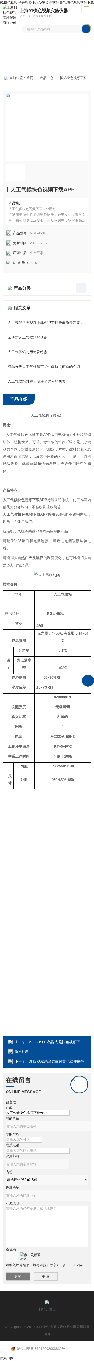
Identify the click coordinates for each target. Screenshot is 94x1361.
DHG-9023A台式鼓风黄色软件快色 (56, 1061)
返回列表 (21, 1052)
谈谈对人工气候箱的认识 (27, 337)
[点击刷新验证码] (30, 1256)
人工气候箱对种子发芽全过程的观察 (37, 381)
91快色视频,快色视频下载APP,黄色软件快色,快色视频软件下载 (47, 2)
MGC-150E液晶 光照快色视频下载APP (59, 1042)
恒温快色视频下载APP (77, 78)
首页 (29, 78)
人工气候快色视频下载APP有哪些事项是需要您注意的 (47, 322)
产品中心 (46, 78)
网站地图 (6, 1358)
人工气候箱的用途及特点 (27, 352)
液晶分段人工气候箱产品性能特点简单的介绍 (44, 367)
